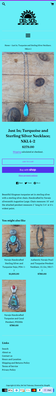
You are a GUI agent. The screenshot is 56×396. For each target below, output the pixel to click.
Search (5, 348)
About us (6, 352)
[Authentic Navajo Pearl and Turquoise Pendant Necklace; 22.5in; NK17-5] (42, 241)
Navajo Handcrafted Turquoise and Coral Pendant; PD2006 (14, 318)
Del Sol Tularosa (27, 385)
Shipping (17, 151)
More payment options (28, 175)
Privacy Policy (9, 369)
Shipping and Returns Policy (16, 362)
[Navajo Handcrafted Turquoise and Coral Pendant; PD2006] (14, 296)
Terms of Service (10, 366)
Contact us (7, 355)
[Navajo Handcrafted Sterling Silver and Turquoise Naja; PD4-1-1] (14, 241)
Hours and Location (11, 359)
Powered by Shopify (42, 385)
